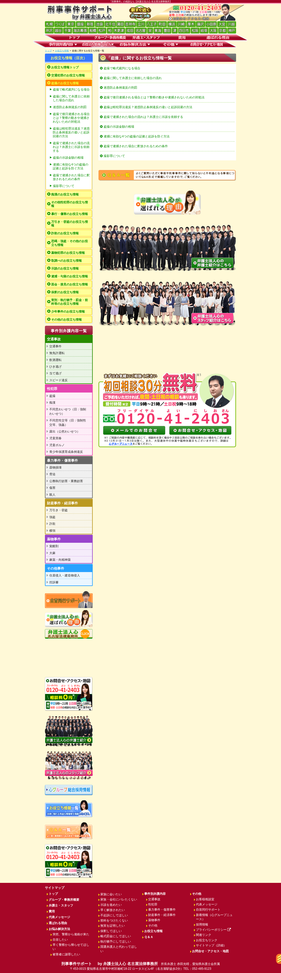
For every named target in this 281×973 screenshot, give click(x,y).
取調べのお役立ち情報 (66, 260)
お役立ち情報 (62, 50)
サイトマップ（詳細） (211, 945)
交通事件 (55, 346)
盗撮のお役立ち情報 (65, 83)
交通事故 (154, 899)
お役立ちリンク (206, 940)
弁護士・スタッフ (61, 905)
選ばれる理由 (58, 923)
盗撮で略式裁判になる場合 (122, 68)
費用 (52, 911)
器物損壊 (55, 467)
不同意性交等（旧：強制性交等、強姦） (67, 422)
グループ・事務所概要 (64, 899)
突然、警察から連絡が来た (71, 934)
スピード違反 (58, 380)
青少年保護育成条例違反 (66, 451)
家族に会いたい (111, 894)
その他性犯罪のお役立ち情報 (69, 204)
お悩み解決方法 (59, 929)
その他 (152, 925)
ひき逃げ (55, 366)
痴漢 (52, 402)
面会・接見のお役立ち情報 (69, 284)
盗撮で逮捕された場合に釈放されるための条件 (136, 146)
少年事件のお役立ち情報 (68, 311)
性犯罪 (152, 904)
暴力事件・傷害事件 (162, 909)
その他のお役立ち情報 (66, 319)
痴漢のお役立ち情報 (65, 194)
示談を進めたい (111, 904)
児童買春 (55, 438)
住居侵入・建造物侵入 (64, 575)
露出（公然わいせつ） (64, 431)
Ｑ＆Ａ (148, 937)
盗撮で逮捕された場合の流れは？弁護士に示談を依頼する (143, 116)
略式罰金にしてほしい (115, 936)
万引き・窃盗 (58, 510)
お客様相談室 (205, 899)
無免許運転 (57, 353)
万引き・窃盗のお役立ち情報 (69, 223)
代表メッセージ (59, 917)
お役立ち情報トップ (65, 67)
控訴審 (53, 582)
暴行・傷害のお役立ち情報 (69, 213)
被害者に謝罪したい (66, 954)
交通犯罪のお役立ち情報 (68, 75)
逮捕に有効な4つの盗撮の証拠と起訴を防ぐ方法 (137, 136)
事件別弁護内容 (155, 893)
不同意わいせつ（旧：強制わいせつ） (67, 411)
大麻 (52, 553)
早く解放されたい (112, 910)
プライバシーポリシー (211, 929)
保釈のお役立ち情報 (65, 292)
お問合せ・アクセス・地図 (210, 951)
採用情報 (202, 924)
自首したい (60, 939)
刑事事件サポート (140, 966)
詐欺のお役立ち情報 (65, 233)
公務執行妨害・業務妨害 (66, 481)
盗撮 (52, 396)
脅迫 (52, 474)
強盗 (52, 517)
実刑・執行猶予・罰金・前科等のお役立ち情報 (69, 301)
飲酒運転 (55, 360)
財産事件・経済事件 (162, 915)
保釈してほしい (111, 931)
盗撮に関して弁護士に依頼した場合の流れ (133, 78)
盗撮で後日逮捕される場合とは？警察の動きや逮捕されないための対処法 (154, 97)
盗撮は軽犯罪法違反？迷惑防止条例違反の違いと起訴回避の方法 (148, 107)
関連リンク (203, 934)
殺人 (52, 494)
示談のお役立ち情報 (65, 268)
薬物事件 (154, 920)
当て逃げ (55, 373)
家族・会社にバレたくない (118, 899)
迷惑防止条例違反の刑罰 (120, 87)
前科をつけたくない (114, 920)
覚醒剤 (53, 546)
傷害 (52, 487)
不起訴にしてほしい (114, 915)
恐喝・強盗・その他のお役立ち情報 (69, 242)
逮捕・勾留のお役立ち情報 (69, 276)
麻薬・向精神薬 (60, 559)
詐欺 (52, 523)
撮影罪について (114, 156)
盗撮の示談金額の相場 (119, 126)
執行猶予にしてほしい (115, 941)
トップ (48, 50)
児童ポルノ (57, 445)
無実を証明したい (112, 925)
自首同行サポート (208, 909)
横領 (52, 530)
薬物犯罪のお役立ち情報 (68, 252)
